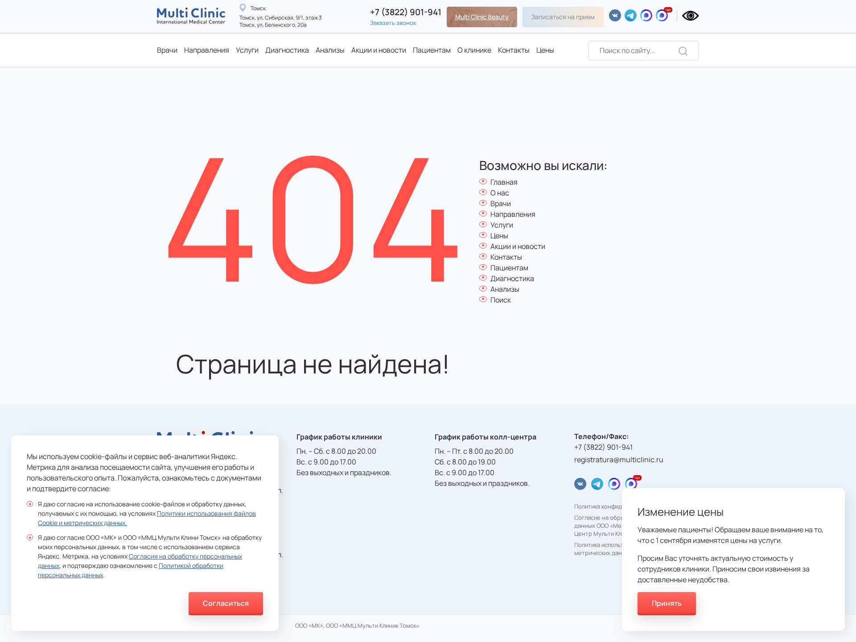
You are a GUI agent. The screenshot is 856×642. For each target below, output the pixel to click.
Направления (206, 50)
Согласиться (226, 603)
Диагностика (287, 50)
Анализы (330, 50)
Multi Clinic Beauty (482, 16)
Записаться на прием (563, 16)
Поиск (500, 300)
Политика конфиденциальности (618, 506)
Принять (667, 603)
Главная (504, 182)
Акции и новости (378, 50)
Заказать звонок (393, 23)
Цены (545, 50)
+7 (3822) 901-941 (405, 12)
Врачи (167, 50)
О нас (499, 193)
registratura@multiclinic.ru (618, 459)
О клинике (474, 50)
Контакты (514, 50)
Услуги (247, 50)
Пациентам (432, 50)
